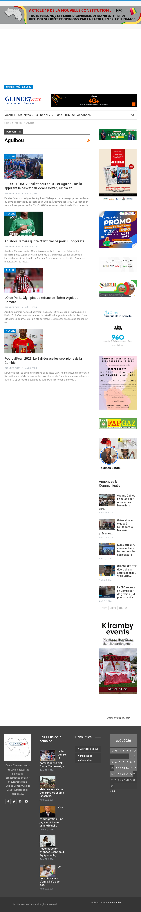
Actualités (24, 115)
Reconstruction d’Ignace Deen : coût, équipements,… (52, 852)
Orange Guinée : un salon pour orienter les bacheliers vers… (117, 502)
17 (112, 774)
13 (123, 768)
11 (115, 768)
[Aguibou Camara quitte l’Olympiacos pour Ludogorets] (23, 224)
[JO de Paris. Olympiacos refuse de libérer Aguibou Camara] (23, 280)
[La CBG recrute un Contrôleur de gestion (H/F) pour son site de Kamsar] (107, 592)
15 (130, 768)
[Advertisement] (70, 56)
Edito (58, 115)
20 (123, 774)
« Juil (112, 790)
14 (127, 768)
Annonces (84, 115)
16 (134, 768)
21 (127, 774)
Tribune (70, 115)
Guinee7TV (43, 115)
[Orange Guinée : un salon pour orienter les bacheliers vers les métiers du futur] (107, 500)
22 (130, 774)
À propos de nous (89, 749)
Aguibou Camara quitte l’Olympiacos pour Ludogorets (44, 241)
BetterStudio (114, 902)
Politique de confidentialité (84, 758)
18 (115, 774)
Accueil (10, 115)
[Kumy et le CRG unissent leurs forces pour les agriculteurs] (107, 549)
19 (119, 774)
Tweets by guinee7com (117, 717)
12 (119, 768)
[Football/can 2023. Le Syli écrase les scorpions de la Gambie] (23, 341)
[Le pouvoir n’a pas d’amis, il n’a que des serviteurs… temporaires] (47, 871)
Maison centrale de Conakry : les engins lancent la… (52, 792)
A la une (10, 156)
